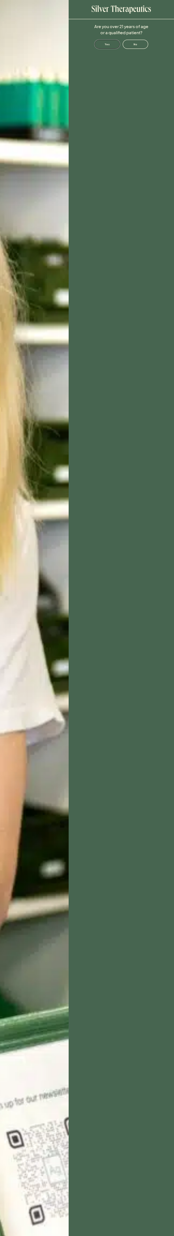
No (135, 44)
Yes (107, 44)
